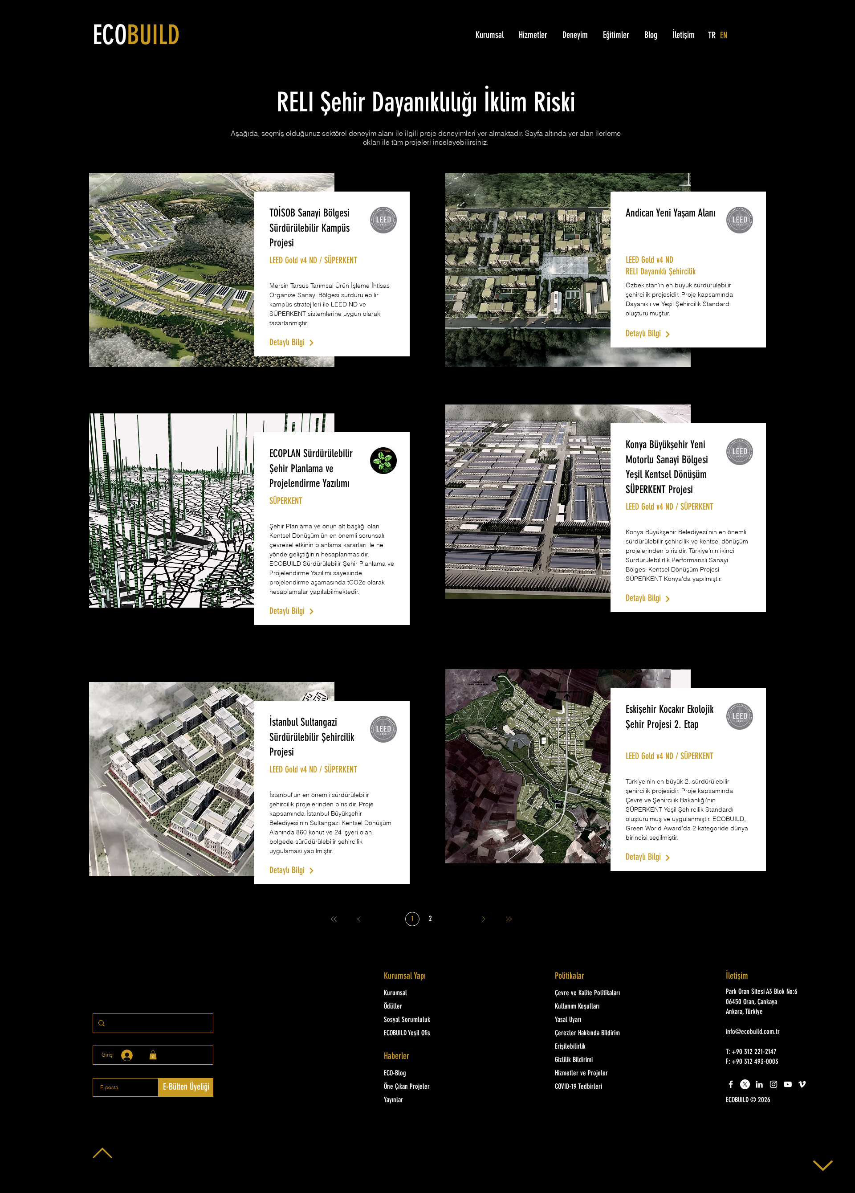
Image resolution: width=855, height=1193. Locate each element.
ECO (136, 37)
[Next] (484, 919)
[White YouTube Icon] (788, 1084)
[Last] (508, 919)
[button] (764, 1100)
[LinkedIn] (759, 1084)
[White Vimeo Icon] (802, 1084)
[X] (745, 1084)
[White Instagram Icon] (773, 1084)
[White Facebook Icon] (731, 1084)
